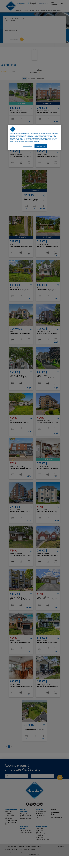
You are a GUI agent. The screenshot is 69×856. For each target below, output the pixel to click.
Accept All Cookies (40, 146)
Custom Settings (27, 146)
